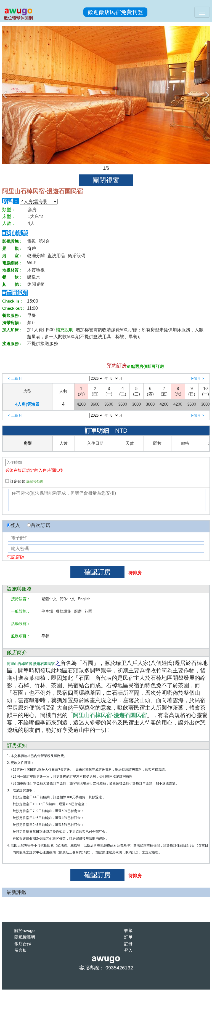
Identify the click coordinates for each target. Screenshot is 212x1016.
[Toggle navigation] (202, 12)
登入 (15, 525)
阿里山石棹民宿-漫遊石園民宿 (42, 191)
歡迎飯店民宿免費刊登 (115, 12)
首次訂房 (41, 525)
